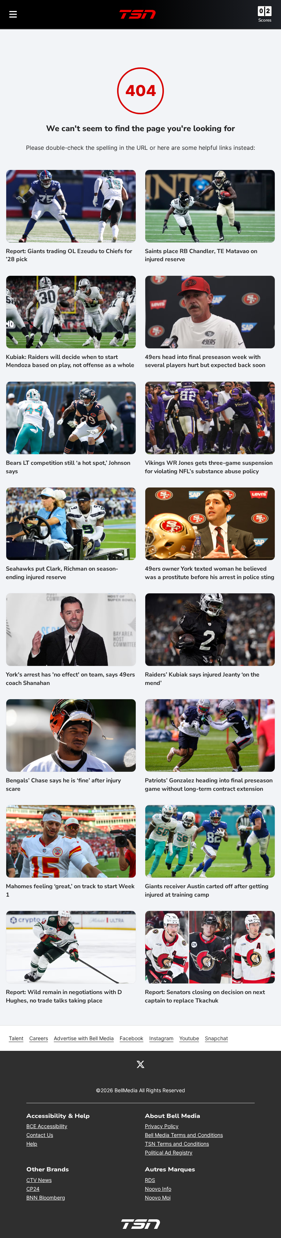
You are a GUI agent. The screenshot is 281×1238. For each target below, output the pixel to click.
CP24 (33, 1189)
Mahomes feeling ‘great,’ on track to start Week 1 (70, 890)
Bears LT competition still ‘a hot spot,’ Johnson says (68, 467)
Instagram (161, 1038)
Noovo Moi (158, 1197)
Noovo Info (158, 1189)
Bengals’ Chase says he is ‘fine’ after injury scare (63, 784)
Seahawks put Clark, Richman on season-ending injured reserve (62, 573)
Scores (264, 20)
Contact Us (39, 1135)
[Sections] (13, 14)
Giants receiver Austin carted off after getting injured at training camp (207, 890)
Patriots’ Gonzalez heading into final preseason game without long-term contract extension (209, 784)
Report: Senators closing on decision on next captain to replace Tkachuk (205, 996)
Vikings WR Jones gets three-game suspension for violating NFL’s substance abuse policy (209, 467)
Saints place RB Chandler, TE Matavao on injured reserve (201, 255)
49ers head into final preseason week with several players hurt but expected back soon (205, 361)
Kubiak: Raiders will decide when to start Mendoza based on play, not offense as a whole (70, 361)
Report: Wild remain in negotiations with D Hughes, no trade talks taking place (64, 996)
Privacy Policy (162, 1126)
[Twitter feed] (140, 1064)
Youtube (189, 1038)
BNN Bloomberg (45, 1197)
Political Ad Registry (168, 1152)
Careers (38, 1038)
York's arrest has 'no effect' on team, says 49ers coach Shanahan (70, 679)
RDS (150, 1180)
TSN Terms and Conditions (177, 1144)
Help (31, 1144)
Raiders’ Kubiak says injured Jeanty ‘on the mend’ (202, 679)
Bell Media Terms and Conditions (184, 1135)
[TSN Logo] (137, 14)
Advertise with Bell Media (84, 1038)
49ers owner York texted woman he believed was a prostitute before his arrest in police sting (209, 573)
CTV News (39, 1180)
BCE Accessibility (46, 1126)
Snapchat (216, 1038)
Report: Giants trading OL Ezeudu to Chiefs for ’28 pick (69, 255)
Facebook (131, 1038)
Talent (16, 1038)
